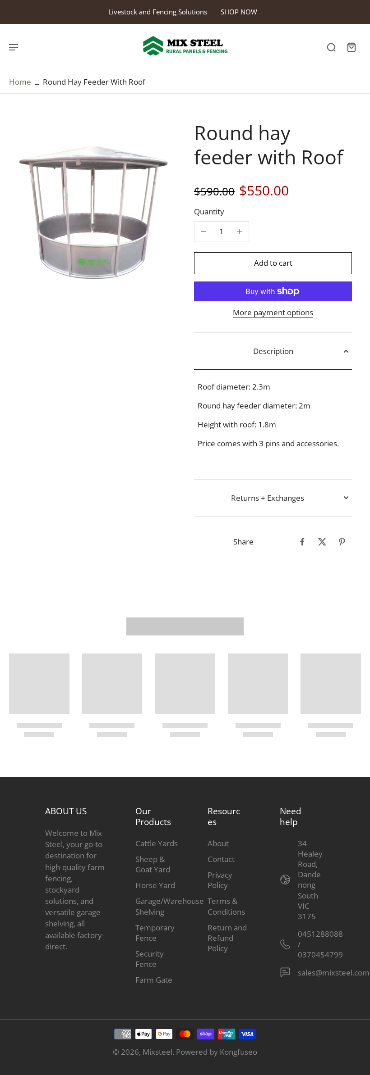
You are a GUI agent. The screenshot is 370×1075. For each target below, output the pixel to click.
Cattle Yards (156, 843)
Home (20, 82)
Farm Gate (153, 980)
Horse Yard (155, 885)
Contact (221, 859)
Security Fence (149, 958)
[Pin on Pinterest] (342, 542)
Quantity (209, 211)
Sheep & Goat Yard (152, 864)
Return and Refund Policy (227, 937)
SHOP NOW (239, 11)
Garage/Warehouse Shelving (157, 906)
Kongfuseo (238, 1052)
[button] (273, 263)
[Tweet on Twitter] (322, 542)
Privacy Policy (220, 880)
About (218, 843)
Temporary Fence (155, 932)
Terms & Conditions (226, 906)
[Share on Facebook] (302, 542)
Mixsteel (157, 1052)
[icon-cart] (351, 47)
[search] (331, 47)
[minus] (203, 231)
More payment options (273, 313)
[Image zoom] (92, 204)
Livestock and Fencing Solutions (157, 11)
